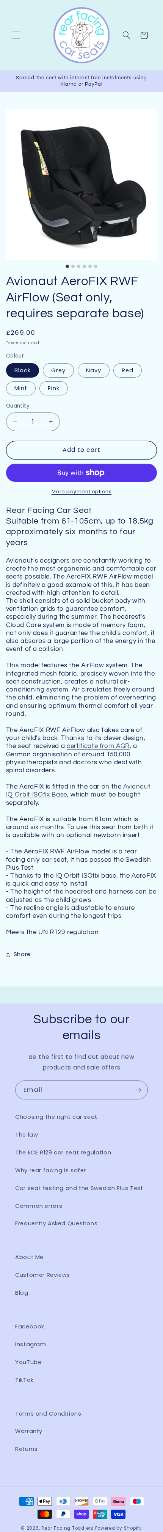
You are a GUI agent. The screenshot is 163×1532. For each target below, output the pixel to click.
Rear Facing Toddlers (67, 1528)
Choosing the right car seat (56, 1117)
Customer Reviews (42, 1275)
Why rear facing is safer (50, 1170)
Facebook (29, 1326)
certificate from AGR (98, 746)
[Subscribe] (138, 1089)
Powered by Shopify (118, 1528)
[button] (16, 35)
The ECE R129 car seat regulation (63, 1152)
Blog (21, 1293)
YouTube (28, 1362)
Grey (58, 370)
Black (22, 370)
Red (127, 370)
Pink (54, 388)
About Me (29, 1257)
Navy (93, 370)
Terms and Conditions (48, 1414)
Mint (20, 388)
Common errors (38, 1206)
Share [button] (22, 954)
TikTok (24, 1380)
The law (26, 1134)
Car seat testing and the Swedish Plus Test (79, 1188)
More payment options (82, 491)
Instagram (30, 1344)
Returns (26, 1449)
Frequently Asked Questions (56, 1223)
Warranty (28, 1431)
